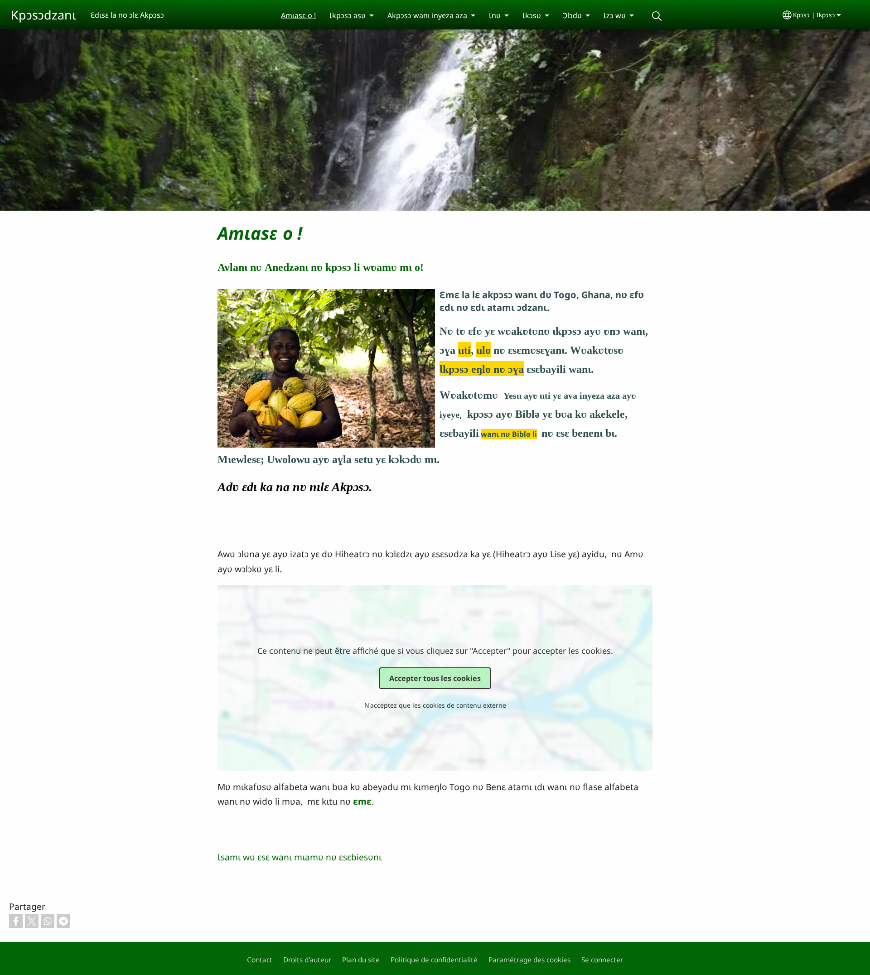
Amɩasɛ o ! (298, 15)
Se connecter (602, 960)
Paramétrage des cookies (529, 960)
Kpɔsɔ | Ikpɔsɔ (814, 14)
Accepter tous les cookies (435, 678)
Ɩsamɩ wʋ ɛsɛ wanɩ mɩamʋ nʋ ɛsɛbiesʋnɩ (300, 857)
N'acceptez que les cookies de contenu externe (435, 705)
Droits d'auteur (307, 960)
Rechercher (657, 16)
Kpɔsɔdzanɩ (43, 14)
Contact (259, 960)
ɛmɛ (362, 801)
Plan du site (361, 960)
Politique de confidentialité (434, 960)
